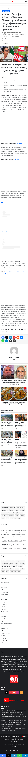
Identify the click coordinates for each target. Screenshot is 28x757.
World (3, 635)
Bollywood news (20, 507)
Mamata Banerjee (6, 512)
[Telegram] (6, 340)
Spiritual (4, 618)
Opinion (4, 609)
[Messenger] (21, 337)
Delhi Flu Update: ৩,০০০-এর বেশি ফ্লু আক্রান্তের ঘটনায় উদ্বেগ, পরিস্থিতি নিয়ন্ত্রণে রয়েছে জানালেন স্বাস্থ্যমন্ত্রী (7, 442)
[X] (6, 337)
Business (4, 587)
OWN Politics (5, 614)
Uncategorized (5, 633)
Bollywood (12, 507)
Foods (11, 510)
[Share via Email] (10, 340)
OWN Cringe (5, 611)
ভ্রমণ (7, 518)
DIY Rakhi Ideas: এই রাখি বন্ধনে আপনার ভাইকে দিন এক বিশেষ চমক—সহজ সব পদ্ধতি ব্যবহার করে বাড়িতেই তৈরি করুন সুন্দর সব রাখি (14, 536)
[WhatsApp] (3, 340)
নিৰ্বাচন (3, 643)
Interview (4, 599)
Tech (3, 626)
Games (5, 640)
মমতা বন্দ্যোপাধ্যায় (13, 518)
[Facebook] (3, 337)
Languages (5, 602)
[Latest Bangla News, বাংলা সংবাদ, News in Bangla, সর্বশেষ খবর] (14, 1)
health (3, 597)
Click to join (19, 143)
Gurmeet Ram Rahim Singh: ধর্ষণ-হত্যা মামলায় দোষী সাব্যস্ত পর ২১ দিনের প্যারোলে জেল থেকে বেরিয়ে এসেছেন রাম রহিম (21, 461)
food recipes (5, 594)
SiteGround (14, 741)
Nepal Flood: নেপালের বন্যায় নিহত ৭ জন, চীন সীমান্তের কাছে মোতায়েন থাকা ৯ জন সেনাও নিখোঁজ (7, 425)
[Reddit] (17, 337)
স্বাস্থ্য (19, 518)
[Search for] (26, 2)
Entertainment (5, 510)
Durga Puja (5, 589)
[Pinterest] (14, 337)
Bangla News (10, 8)
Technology (19, 512)
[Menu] (2, 2)
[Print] (14, 340)
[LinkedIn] (10, 337)
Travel (3, 515)
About (15, 744)
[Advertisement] (14, 128)
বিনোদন (3, 518)
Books (3, 585)
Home (4, 8)
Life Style (4, 604)
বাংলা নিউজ (22, 515)
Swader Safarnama (7, 623)
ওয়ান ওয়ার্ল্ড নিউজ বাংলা (10, 515)
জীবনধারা (17, 515)
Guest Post (10, 744)
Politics (13, 512)
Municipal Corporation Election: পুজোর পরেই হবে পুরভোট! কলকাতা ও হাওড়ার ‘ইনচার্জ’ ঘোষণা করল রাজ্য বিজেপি (21, 442)
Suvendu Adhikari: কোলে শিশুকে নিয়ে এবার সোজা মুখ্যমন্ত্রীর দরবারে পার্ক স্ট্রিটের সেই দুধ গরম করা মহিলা (20, 425)
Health (16, 510)
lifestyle (22, 510)
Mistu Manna (6, 41)
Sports (3, 621)
